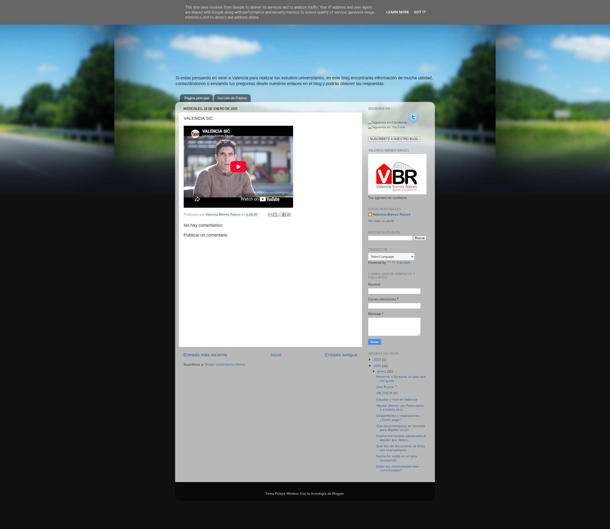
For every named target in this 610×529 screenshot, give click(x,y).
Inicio (276, 354)
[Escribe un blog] (275, 214)
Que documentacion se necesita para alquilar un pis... (400, 428)
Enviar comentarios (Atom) (225, 364)
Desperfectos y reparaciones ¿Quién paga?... (398, 417)
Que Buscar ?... (388, 387)
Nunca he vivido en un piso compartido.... (396, 458)
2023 (377, 359)
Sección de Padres (232, 98)
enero (382, 371)
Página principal (196, 98)
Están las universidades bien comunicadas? (397, 468)
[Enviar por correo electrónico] (270, 214)
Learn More (397, 12)
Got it (420, 12)
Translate (403, 262)
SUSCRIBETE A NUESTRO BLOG (394, 139)
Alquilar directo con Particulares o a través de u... (400, 407)
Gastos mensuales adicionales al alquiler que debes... (401, 438)
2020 (377, 366)
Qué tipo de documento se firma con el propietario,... (400, 448)
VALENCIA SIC (387, 393)
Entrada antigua (341, 354)
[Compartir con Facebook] (284, 214)
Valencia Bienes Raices (392, 214)
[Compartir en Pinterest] (288, 214)
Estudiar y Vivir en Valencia (396, 399)
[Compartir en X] (279, 214)
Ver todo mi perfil (381, 221)
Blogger (338, 493)
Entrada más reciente (205, 354)
